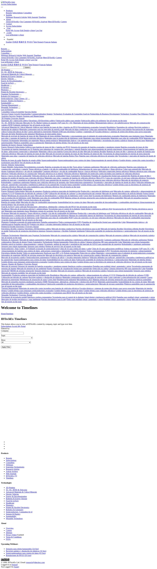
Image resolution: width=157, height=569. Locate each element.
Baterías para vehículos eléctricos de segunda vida (98, 156)
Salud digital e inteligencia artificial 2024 (96, 209)
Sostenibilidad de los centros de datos (72, 202)
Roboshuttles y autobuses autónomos (15, 182)
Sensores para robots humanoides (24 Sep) (22, 549)
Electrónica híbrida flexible (134, 229)
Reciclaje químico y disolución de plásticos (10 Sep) (26, 551)
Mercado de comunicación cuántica (64, 235)
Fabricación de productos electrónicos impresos (27, 231)
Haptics (50, 269)
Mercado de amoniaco (33, 191)
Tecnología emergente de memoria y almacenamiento (131, 251)
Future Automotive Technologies (78, 176)
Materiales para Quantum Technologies (35, 235)
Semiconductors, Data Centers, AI (14, 99)
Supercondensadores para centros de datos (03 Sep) (26, 553)
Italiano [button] (49, 65)
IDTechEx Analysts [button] (34, 58)
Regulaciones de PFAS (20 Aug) (18, 555)
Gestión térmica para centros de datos (62, 262)
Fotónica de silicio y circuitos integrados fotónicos (49, 224)
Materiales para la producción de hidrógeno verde (63, 138)
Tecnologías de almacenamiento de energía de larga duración (126, 154)
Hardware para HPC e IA (54, 253)
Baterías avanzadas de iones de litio (134, 147)
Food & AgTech (7, 83)
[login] (16, 567)
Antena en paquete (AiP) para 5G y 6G (57, 123)
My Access (15, 30)
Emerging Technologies (15, 467)
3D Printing (5, 70)
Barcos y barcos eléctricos (88, 171)
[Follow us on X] (81, 398)
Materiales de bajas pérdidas (84, 123)
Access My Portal (19, 326)
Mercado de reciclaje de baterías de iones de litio (20, 136)
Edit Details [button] (19, 60)
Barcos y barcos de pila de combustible (16, 176)
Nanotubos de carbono (125, 127)
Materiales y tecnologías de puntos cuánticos (110, 140)
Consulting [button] (5, 53)
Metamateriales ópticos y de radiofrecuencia (112, 123)
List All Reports (7, 110)
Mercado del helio (8, 134)
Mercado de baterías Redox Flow (66, 156)
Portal (8, 30)
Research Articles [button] (15, 55)
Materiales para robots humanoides (96, 138)
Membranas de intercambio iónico (48, 134)
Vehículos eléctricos (71, 174)
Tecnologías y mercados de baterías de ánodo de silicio (114, 182)
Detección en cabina (77, 242)
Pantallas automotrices (49, 222)
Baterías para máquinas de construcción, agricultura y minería (56, 149)
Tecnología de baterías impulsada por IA (17, 149)
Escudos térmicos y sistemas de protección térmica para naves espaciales (123, 132)
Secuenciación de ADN (122, 209)
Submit (27, 67)
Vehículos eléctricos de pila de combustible (48, 176)
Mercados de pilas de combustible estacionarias (39, 202)
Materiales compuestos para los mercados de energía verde (41, 129)
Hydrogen (5, 87)
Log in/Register (12, 35)
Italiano (54, 42)
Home (3, 314)
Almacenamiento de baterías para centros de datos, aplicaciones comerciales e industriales (35, 251)
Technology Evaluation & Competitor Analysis (71, 114)
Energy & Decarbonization (11, 81)
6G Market (37, 123)
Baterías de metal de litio (93, 154)
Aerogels (102, 127)
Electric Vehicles (7, 79)
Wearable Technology (9, 107)
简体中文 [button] (18, 65)
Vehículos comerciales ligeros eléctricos (113, 171)
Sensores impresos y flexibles (57, 231)
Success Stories (31, 112)
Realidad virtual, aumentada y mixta (117, 299)
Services (4, 114)
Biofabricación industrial (25, 134)
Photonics (5, 90)
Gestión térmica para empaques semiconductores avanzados (24, 262)
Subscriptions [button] (6, 51)
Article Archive (12, 471)
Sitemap (9, 533)
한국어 (30, 42)
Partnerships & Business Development (105, 114)
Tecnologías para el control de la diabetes (64, 209)
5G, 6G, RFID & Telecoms (11, 72)
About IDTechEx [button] (7, 58)
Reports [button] (4, 49)
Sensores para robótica (36, 246)
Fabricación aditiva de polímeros (93, 121)
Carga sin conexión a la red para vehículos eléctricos (125, 178)
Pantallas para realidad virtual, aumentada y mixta (112, 266)
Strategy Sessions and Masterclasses (30, 116)
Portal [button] (3, 60)
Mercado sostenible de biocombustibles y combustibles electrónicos (113, 202)
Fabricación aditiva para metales (68, 121)
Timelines (42, 17)
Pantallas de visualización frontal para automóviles (110, 176)
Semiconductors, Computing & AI (19, 512)
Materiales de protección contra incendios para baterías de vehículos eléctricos (110, 174)
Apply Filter (6, 347)
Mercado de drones (19, 242)
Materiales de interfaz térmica (56, 143)
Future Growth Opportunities (19, 114)
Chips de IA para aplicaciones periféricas (107, 249)
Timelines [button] (37, 55)
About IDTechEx (12, 22)
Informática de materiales (29, 140)
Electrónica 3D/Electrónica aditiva (42, 121)
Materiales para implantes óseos (132, 136)
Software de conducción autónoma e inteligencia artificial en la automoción (74, 240)
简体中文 (22, 42)
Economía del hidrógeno (102, 196)
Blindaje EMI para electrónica (63, 132)
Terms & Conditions (14, 537)
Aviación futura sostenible (70, 185)
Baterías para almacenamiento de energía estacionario (101, 149)
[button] (9, 11)
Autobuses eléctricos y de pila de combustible (24, 171)
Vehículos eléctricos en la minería (50, 174)
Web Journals (33, 17)
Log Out (39, 30)
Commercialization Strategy (42, 114)
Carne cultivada (20, 207)
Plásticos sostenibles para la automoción (28, 143)
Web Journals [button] (28, 55)
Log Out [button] (34, 60)
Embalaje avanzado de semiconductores (24, 222)
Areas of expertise (17, 112)
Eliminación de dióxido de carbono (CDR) (31, 193)
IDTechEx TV (11, 476)
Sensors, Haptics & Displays (12, 101)
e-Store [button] (27, 60)
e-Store (32, 30)
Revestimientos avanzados (88, 127)
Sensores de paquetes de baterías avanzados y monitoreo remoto (95, 147)
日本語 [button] (10, 65)
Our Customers (26, 22)
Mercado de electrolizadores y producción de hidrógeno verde (59, 196)
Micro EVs (100, 178)
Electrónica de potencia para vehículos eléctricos (102, 180)
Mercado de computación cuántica (91, 235)
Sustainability (6, 103)
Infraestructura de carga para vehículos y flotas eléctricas (100, 169)
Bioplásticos (111, 127)
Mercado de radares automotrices (32, 240)
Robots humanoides (61, 242)
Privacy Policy (11, 535)
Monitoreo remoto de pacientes (41, 211)
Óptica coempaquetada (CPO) (70, 222)
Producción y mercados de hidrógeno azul (97, 191)
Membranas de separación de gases (20, 196)
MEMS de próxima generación (33, 255)
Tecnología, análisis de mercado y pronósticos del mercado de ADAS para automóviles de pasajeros (82, 244)
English (9, 42)
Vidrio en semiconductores (33, 253)
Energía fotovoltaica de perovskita (36, 200)
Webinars (9, 17)
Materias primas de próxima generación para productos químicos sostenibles (94, 198)
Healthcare (5, 85)
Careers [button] (59, 58)
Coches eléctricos (76, 180)
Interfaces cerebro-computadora (80, 266)
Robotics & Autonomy (10, 96)
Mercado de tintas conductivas (76, 129)
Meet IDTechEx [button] (49, 58)
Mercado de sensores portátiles (13, 273)
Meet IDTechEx (54, 22)
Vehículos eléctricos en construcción (23, 174)
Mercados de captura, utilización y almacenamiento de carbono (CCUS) (88, 275)
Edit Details (24, 30)
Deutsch (40, 42)
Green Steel (87, 196)
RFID (10, 125)
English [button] (4, 65)
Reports (9, 13)
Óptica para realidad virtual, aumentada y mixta (84, 299)
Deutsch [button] (35, 65)
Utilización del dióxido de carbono (62, 193)
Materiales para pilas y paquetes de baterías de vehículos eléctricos (26, 156)
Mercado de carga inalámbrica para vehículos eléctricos (38, 187)
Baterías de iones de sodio (11, 160)
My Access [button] (10, 60)
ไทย (35, 42)
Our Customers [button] (21, 58)
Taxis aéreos (77, 167)
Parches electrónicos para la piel (88, 229)
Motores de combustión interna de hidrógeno (129, 196)
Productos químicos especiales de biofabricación (61, 191)
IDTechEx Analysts (39, 22)
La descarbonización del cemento (89, 193)
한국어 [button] (25, 65)
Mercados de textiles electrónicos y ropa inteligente (21, 299)
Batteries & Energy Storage (11, 76)
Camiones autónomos (91, 167)
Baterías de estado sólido (31, 160)
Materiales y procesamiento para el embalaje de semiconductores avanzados (90, 136)
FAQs (8, 539)
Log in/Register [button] (7, 62)
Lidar (124, 222)
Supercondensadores (49, 160)
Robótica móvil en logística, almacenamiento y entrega (22, 244)
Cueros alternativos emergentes (40, 132)
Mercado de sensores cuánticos (117, 235)
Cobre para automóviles (98, 129)
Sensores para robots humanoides (14, 246)
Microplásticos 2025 (84, 280)
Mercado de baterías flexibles (95, 151)
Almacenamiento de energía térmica (105, 160)
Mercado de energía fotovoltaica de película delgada (122, 193)
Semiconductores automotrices (81, 182)
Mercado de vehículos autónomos (113, 167)
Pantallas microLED (21, 224)
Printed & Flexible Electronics (12, 92)
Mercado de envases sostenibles (111, 284)
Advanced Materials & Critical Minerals (16, 74)
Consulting (27, 13)
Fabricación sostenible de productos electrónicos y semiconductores (111, 231)
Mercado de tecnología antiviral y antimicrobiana (29, 209)
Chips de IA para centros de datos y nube (75, 249)
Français (47, 42)
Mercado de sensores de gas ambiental (31, 269)
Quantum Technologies (10, 94)
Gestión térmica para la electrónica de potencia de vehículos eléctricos (104, 262)
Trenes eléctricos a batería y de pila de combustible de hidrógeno (53, 169)
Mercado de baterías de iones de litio (31, 154)
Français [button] (42, 65)
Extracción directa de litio (17, 132)
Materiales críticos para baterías (120, 129)
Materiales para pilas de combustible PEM (127, 138)
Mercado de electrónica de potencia (135, 180)
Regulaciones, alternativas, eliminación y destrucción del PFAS (51, 207)
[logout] (15, 565)
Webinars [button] (4, 55)
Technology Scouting (128, 114)
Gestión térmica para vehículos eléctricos (96, 185)
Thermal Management (9, 105)
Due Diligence (143, 114)
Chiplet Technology (78, 251)
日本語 (15, 42)
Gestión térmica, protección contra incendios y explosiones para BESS (44, 293)
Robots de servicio (53, 246)
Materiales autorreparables (108, 282)
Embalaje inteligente (21, 125)
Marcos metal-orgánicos (49, 140)
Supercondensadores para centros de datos (74, 160)
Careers (64, 22)
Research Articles (20, 17)
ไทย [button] (30, 65)
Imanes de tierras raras (136, 140)
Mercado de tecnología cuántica (142, 235)
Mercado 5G (28, 123)
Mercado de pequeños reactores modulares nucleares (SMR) (24, 282)
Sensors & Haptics (13, 514)
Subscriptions (17, 13)
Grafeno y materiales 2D (85, 132)
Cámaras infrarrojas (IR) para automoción (101, 242)
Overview (10, 528)
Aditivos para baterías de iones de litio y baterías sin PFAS (55, 127)
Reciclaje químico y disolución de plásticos (45, 277)
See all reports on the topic (117, 121)
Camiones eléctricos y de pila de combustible (60, 171)
